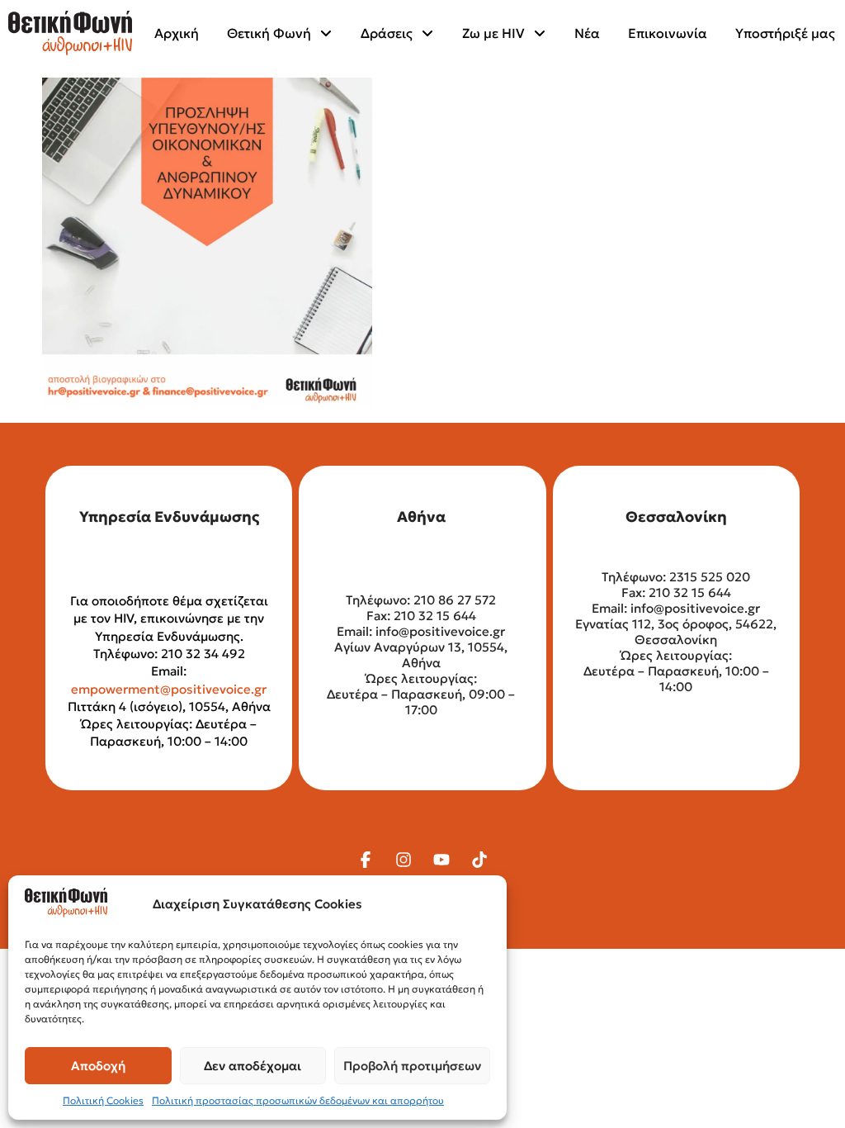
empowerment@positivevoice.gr (169, 689)
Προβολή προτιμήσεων (412, 1065)
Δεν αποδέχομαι (252, 1065)
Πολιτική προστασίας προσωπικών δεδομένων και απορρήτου (298, 1100)
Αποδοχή (98, 1065)
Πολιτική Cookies (103, 1100)
